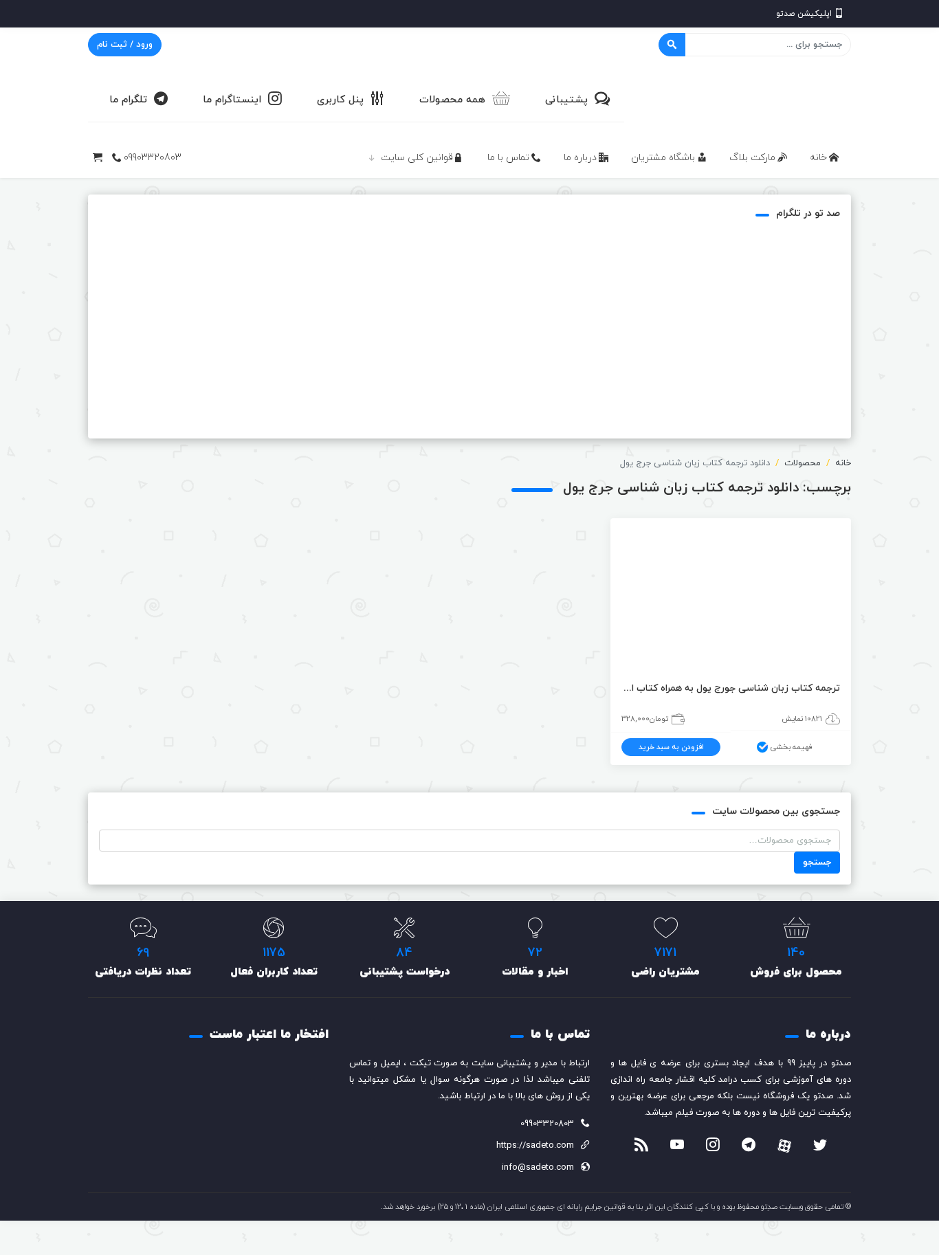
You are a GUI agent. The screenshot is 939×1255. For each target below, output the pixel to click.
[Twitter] (820, 1146)
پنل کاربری (340, 100)
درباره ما (580, 157)
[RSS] (641, 1146)
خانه (818, 157)
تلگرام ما (128, 100)
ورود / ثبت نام (125, 44)
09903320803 (152, 157)
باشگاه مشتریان (663, 157)
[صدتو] (748, 99)
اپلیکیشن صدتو (804, 13)
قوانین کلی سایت (417, 157)
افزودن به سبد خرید (671, 747)
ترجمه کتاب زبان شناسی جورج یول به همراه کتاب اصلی (730, 688)
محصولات (802, 463)
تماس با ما (508, 157)
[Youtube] (677, 1146)
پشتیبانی (566, 100)
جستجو (817, 862)
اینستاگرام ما (232, 100)
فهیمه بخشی (792, 747)
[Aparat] (784, 1145)
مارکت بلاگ (752, 157)
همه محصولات (452, 100)
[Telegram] (748, 1146)
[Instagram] (713, 1146)
